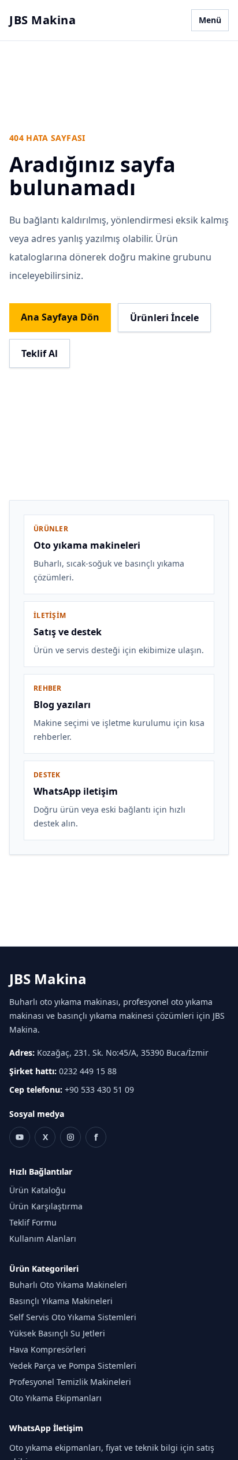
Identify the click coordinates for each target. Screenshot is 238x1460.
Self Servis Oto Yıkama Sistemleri (72, 1317)
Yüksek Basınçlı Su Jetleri (57, 1333)
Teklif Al (39, 353)
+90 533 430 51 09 (99, 1089)
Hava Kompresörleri (47, 1349)
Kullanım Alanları (42, 1238)
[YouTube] (19, 1137)
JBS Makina (42, 20)
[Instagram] (70, 1137)
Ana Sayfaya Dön (60, 317)
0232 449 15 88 (88, 1071)
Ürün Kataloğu (37, 1190)
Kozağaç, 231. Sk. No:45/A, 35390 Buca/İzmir (123, 1052)
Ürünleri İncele (164, 317)
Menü (210, 19)
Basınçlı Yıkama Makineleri (61, 1300)
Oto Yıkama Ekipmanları (55, 1397)
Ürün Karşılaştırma (46, 1206)
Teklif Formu (33, 1222)
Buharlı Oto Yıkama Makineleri (68, 1284)
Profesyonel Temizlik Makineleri (70, 1381)
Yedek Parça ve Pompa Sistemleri (72, 1365)
